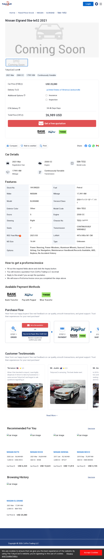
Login (88, 4)
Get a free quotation (55, 123)
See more (91, 428)
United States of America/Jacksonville (64, 90)
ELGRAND (50, 12)
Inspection (53, 100)
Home (13, 12)
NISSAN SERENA (61, 452)
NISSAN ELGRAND (15, 501)
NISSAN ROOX (36, 452)
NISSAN (40, 12)
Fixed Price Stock (26, 12)
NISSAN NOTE (13, 452)
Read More (51, 415)
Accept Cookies (91, 552)
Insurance (53, 95)
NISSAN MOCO (83, 452)
